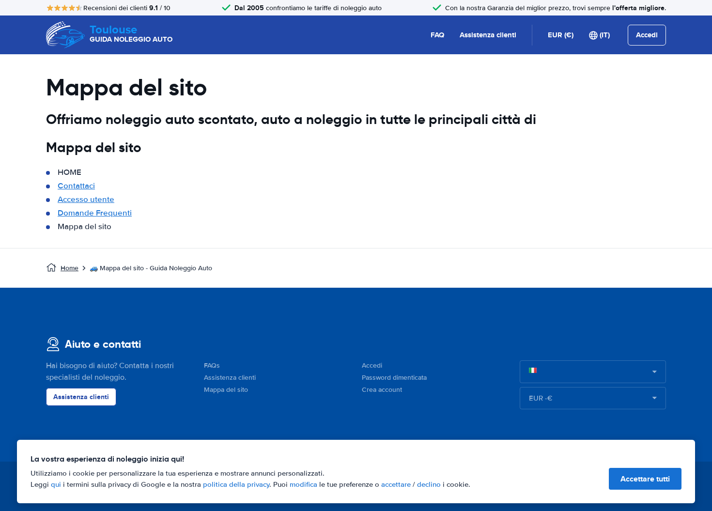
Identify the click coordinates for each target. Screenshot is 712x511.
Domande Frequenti (95, 213)
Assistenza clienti (488, 35)
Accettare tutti (645, 478)
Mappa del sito (226, 390)
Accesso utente (86, 199)
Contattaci (76, 186)
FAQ (437, 35)
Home (69, 268)
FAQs (212, 365)
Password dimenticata (394, 377)
